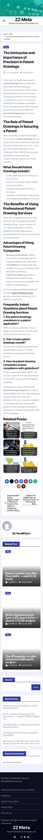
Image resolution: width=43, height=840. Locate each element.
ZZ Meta (23, 19)
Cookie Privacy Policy (10, 801)
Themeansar (6, 823)
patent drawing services (22, 293)
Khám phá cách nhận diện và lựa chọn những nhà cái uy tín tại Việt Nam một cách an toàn (21, 742)
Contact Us (5, 795)
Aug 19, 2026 (27, 582)
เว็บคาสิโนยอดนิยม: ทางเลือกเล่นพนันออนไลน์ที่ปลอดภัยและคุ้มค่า (20, 659)
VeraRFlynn (14, 72)
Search (9, 680)
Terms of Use (6, 813)
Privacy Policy (7, 807)
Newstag (31, 820)
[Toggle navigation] (4, 20)
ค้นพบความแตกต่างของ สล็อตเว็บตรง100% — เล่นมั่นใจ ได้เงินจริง (21, 576)
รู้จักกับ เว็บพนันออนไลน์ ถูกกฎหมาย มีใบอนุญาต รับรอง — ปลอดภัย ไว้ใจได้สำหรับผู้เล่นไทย (21, 619)
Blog (6, 47)
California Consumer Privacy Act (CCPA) (17, 790)
